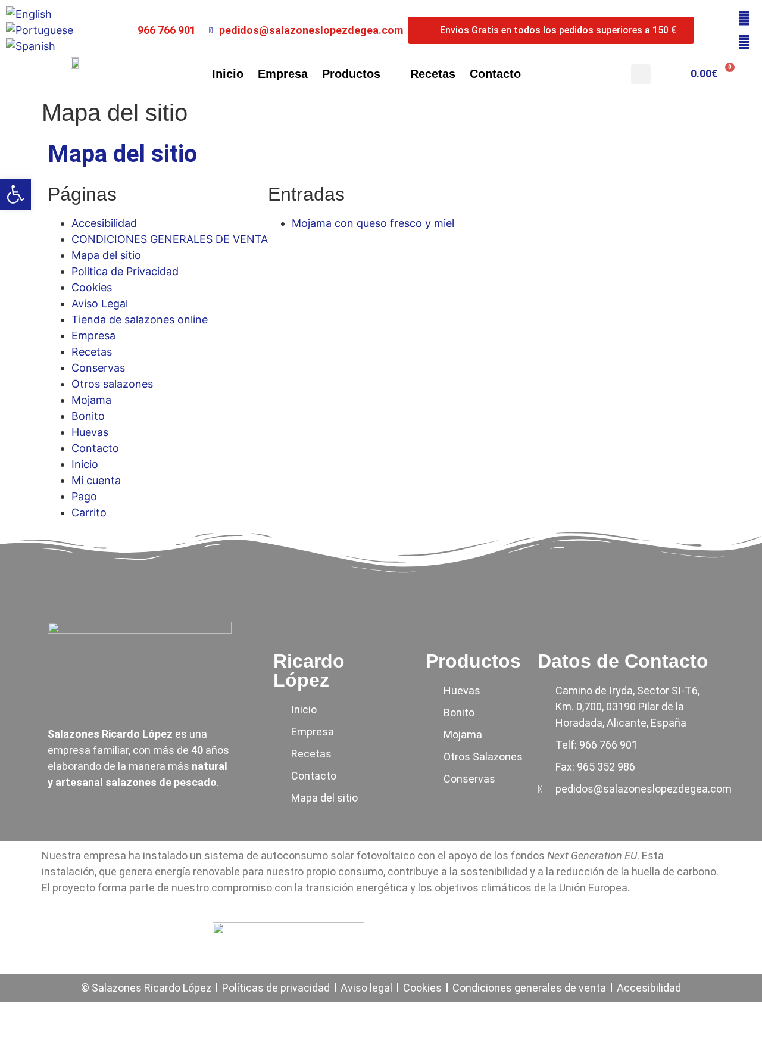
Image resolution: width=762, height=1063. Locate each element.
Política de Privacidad (125, 271)
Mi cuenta (96, 480)
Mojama (91, 400)
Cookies (91, 287)
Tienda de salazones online (139, 319)
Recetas (432, 73)
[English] (29, 14)
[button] (641, 74)
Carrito (89, 512)
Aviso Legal (99, 303)
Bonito (88, 416)
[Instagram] (744, 42)
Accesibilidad (104, 223)
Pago (84, 496)
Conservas (98, 367)
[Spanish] (30, 46)
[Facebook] (744, 18)
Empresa (283, 73)
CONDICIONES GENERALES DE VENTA (169, 239)
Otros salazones (112, 384)
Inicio (227, 73)
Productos (351, 73)
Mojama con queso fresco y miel (373, 223)
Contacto (495, 73)
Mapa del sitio (106, 255)
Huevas (89, 432)
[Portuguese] (39, 30)
